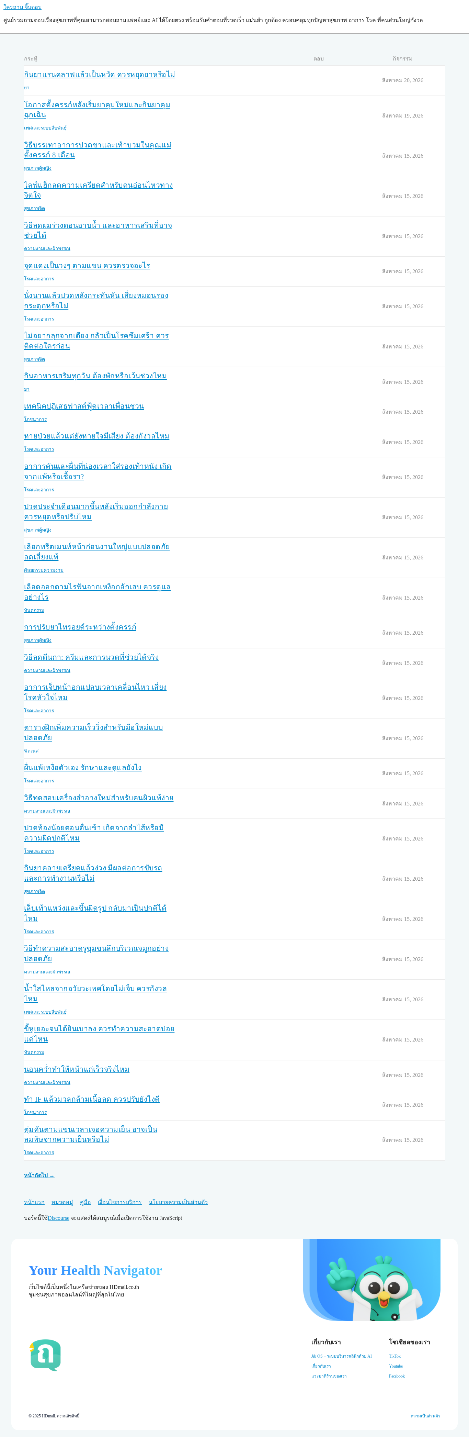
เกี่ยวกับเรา (321, 1366)
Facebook (397, 1376)
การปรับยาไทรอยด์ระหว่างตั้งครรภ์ (80, 627)
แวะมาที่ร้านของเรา (329, 1376)
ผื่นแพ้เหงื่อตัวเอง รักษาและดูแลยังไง (83, 768)
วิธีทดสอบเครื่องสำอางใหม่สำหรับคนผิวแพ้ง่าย (99, 798)
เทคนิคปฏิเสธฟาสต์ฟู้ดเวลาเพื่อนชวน (84, 406)
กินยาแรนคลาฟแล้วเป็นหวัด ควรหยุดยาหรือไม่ (99, 74)
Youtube (396, 1366)
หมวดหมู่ (62, 1202)
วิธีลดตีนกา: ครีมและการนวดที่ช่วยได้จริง (91, 657)
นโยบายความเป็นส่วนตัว (178, 1202)
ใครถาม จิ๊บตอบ (22, 7)
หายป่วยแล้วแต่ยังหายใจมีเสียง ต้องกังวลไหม (96, 436)
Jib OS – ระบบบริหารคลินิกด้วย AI (341, 1356)
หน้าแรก (34, 1202)
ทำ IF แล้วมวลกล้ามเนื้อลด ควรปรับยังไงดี (92, 1099)
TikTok (395, 1356)
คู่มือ (85, 1202)
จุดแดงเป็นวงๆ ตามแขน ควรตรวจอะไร (87, 265)
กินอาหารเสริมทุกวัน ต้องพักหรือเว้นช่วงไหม (95, 376)
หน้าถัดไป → (39, 1175)
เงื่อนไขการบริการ (120, 1202)
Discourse (58, 1218)
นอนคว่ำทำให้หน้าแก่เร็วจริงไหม (76, 1069)
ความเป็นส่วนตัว (426, 1416)
